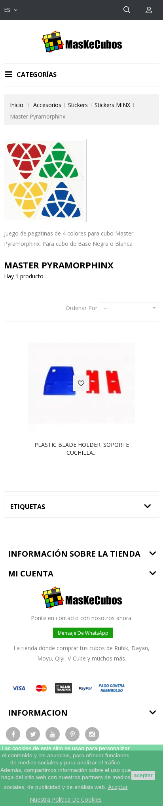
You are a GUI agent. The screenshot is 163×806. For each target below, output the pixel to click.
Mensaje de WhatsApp (83, 633)
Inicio (16, 105)
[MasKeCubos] (82, 41)
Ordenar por (81, 308)
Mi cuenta (30, 573)
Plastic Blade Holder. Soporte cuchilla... (81, 448)
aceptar (143, 775)
